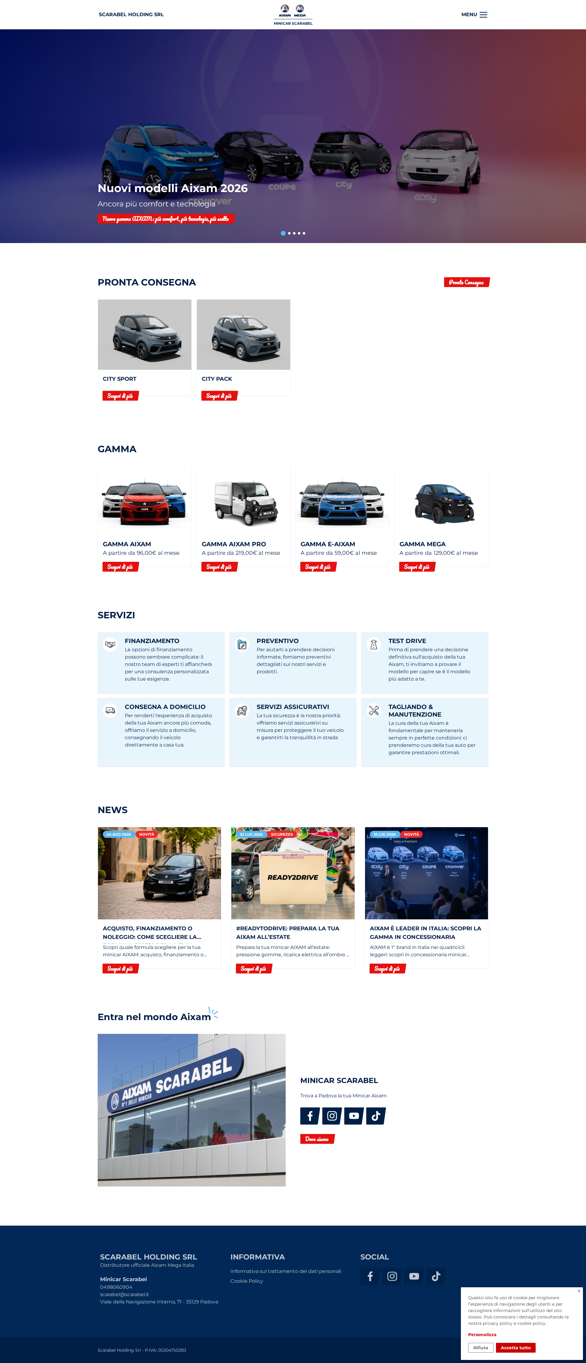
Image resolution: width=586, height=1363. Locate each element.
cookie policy (531, 1323)
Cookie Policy (246, 1281)
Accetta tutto (516, 1347)
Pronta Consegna (466, 282)
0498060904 (116, 1287)
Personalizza (482, 1334)
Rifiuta (480, 1347)
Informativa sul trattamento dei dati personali (285, 1271)
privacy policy (497, 1323)
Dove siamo (316, 1139)
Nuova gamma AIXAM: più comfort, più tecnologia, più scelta (166, 218)
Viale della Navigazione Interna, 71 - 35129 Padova (159, 1302)
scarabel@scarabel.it (124, 1294)
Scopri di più (119, 395)
